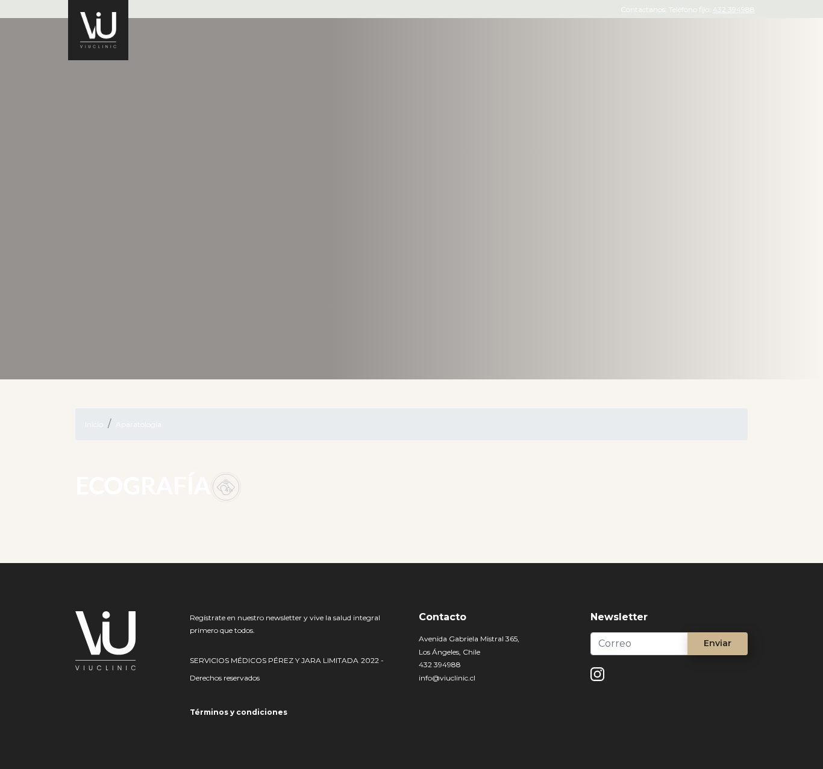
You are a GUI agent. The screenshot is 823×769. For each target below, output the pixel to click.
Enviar (717, 643)
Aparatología (138, 424)
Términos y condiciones (238, 712)
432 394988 (734, 9)
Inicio (94, 424)
